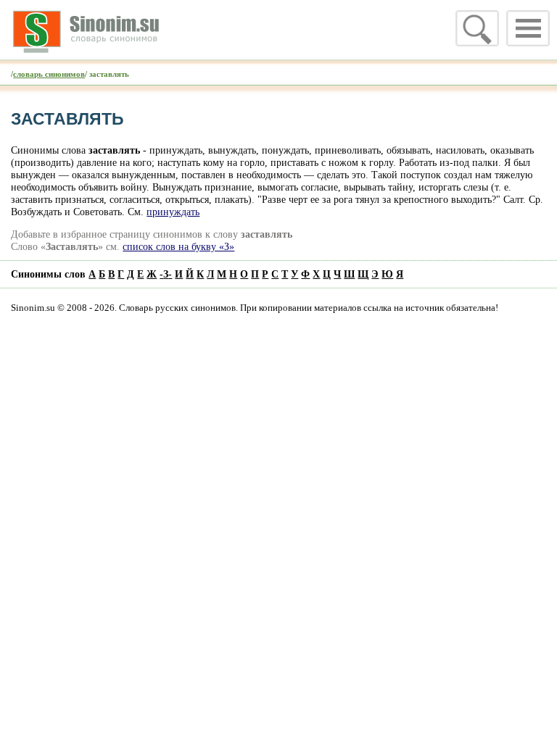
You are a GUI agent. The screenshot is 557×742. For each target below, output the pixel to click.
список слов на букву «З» (178, 246)
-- (166, 274)
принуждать (173, 211)
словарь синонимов (49, 74)
